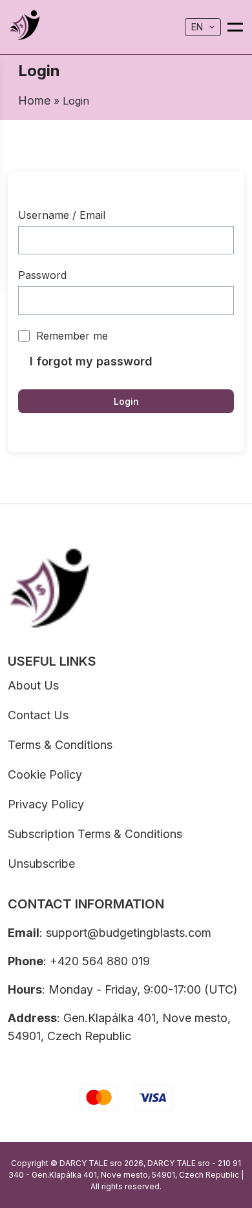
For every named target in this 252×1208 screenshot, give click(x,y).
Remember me (72, 335)
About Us (33, 685)
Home (34, 100)
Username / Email (61, 215)
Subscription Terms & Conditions (95, 834)
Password (42, 275)
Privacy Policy (46, 804)
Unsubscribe (41, 863)
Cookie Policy (45, 774)
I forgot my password (91, 361)
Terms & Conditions (60, 745)
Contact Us (38, 715)
